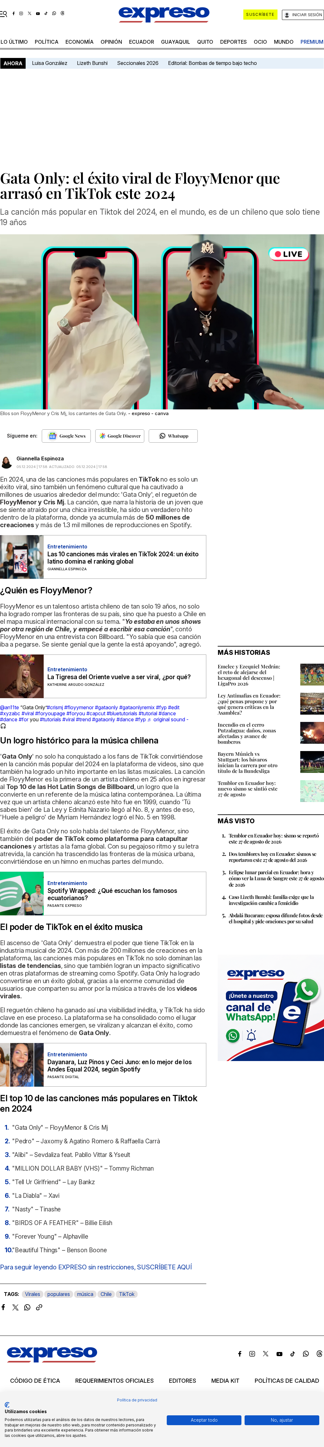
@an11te (9, 707)
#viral (28, 713)
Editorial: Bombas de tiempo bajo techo (213, 63)
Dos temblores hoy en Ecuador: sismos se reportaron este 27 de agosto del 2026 (272, 856)
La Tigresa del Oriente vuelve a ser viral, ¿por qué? (119, 677)
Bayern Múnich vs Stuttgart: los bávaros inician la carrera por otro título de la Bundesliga (247, 762)
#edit (173, 707)
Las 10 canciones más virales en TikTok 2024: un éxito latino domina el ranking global (122, 558)
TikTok (126, 1294)
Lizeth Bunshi (92, 63)
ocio (260, 42)
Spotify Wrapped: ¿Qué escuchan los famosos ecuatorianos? (112, 894)
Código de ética (35, 1381)
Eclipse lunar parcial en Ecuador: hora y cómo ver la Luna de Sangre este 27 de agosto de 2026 (276, 878)
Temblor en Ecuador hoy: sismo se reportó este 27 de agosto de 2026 (274, 838)
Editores (182, 1381)
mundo (284, 42)
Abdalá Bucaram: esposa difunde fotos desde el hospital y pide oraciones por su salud (276, 918)
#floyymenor (79, 707)
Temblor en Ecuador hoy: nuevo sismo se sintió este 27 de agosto (247, 789)
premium (312, 42)
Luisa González (49, 63)
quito (205, 42)
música (85, 1294)
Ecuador (141, 42)
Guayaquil (175, 42)
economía (79, 42)
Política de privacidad (137, 1400)
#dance (167, 713)
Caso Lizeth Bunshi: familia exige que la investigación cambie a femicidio (271, 900)
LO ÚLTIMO (14, 42)
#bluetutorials (122, 713)
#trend (83, 719)
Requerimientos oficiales (114, 1381)
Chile (106, 1294)
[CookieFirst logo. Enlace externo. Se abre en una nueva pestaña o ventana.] (7, 1405)
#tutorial (148, 713)
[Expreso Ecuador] (52, 1360)
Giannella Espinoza (40, 458)
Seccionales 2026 (138, 63)
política (47, 42)
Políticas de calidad (287, 1381)
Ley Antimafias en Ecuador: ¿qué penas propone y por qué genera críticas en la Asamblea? (249, 704)
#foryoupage (50, 713)
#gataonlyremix (137, 707)
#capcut (95, 713)
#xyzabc (10, 713)
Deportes (233, 42)
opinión (111, 42)
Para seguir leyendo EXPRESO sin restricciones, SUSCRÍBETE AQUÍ (96, 1267)
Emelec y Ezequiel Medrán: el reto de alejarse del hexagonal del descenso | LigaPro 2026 (249, 675)
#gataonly (106, 707)
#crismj (55, 707)
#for (23, 719)
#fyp (161, 707)
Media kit (225, 1381)
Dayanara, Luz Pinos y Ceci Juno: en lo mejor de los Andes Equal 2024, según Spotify (119, 1065)
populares (58, 1294)
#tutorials (50, 719)
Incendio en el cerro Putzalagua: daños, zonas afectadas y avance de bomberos (247, 733)
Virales (32, 1294)
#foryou (75, 713)
